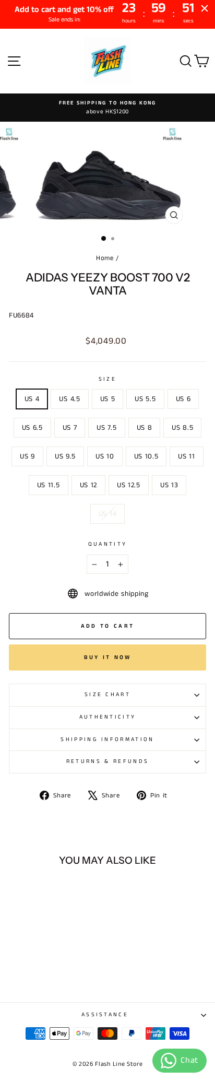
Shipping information (107, 739)
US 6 (183, 399)
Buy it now (108, 657)
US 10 (104, 456)
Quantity (107, 544)
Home (105, 258)
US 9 (27, 456)
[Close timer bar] (204, 8)
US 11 (186, 456)
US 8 (144, 427)
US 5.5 (145, 399)
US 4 (32, 399)
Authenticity (107, 717)
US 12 (88, 485)
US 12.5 (128, 485)
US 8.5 (182, 427)
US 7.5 (106, 427)
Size (107, 379)
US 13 (169, 485)
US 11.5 (48, 485)
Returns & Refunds (107, 761)
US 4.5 (69, 399)
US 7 (70, 427)
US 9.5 (65, 456)
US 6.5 (32, 427)
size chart (107, 694)
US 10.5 (146, 456)
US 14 (107, 514)
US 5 (107, 399)
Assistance (104, 1015)
